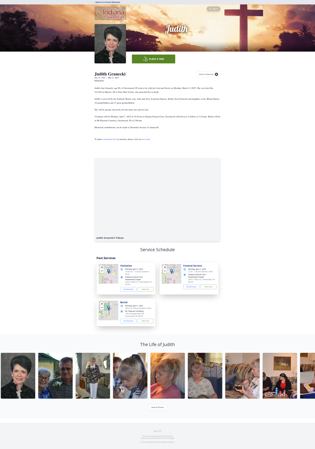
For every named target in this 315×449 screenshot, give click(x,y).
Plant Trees (145, 289)
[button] (108, 271)
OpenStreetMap (160, 442)
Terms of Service (164, 438)
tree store (146, 139)
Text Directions (128, 289)
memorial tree (110, 139)
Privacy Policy (150, 438)
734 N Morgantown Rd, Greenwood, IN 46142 (134, 314)
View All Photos (157, 407)
